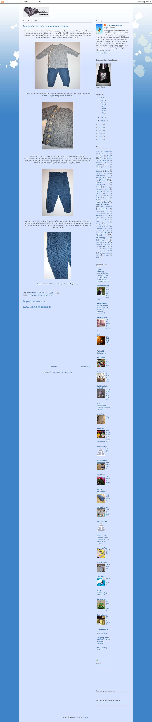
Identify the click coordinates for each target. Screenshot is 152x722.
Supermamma (108, 566)
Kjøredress (106, 197)
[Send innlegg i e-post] (58, 293)
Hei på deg (107, 450)
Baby (31, 295)
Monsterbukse (104, 209)
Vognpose (107, 253)
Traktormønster (107, 244)
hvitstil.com (101, 475)
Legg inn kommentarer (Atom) (62, 372)
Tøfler (100, 246)
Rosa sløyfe (108, 224)
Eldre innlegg (85, 367)
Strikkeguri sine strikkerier (102, 387)
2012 (100, 133)
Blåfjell (107, 162)
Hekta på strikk (102, 507)
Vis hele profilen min (103, 53)
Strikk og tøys (102, 317)
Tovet (98, 244)
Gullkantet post (101, 353)
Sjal (100, 230)
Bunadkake (106, 167)
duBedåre (100, 428)
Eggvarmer (99, 173)
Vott (97, 255)
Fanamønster (100, 175)
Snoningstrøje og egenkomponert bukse (103, 108)
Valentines (106, 248)
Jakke (46, 295)
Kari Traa (106, 195)
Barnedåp (109, 158)
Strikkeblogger (101, 238)
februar (103, 121)
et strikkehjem (102, 562)
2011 (100, 136)
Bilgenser (98, 162)
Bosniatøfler (106, 164)
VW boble (106, 255)
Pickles (99, 404)
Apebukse (99, 156)
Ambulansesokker (104, 153)
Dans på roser (102, 615)
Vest (100, 253)
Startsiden (53, 367)
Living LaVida (102, 548)
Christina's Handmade (114, 25)
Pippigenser (99, 219)
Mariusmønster (102, 204)
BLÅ (98, 335)
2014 (100, 127)
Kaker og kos (101, 599)
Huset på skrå (102, 521)
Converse (106, 169)
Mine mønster (106, 207)
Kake (98, 195)
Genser (98, 183)
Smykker (98, 232)
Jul (107, 193)
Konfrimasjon (108, 200)
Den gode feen (102, 446)
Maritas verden (102, 536)
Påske (98, 222)
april (102, 100)
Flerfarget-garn (101, 177)
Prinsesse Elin (102, 372)
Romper (98, 224)
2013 (100, 130)
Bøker (97, 169)
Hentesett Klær (102, 189)
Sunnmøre (99, 242)
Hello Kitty (107, 187)
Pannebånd (100, 215)
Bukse (36, 295)
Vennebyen (99, 251)
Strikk (51, 295)
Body (98, 164)
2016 (100, 97)
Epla (107, 173)
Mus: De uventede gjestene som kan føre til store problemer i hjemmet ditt (103, 309)
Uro (97, 248)
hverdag (99, 191)
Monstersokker (100, 211)
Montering (99, 213)
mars (102, 117)
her (50, 35)
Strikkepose (100, 240)
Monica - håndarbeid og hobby (102, 491)
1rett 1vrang (101, 577)
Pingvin (107, 217)
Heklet (98, 187)
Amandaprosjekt (107, 151)
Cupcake (99, 171)
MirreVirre (100, 414)
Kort (99, 202)
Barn (101, 158)
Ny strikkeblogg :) (102, 633)
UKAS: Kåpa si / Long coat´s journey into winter (103, 407)
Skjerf (107, 230)
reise (107, 222)
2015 (100, 124)
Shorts (109, 228)
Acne (97, 151)
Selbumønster (103, 226)
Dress (107, 171)
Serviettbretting (100, 228)
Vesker (109, 251)
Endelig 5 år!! (108, 552)
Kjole (98, 197)
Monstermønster (103, 286)
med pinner (101, 357)
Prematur (107, 219)
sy (106, 242)
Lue (105, 202)
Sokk (105, 233)
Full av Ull (100, 351)
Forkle (110, 177)
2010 (100, 139)
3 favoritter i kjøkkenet (108, 377)
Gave (41, 295)
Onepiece (107, 213)
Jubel (99, 591)
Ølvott (98, 257)
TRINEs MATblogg (100, 271)
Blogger (85, 717)
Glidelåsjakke (100, 185)
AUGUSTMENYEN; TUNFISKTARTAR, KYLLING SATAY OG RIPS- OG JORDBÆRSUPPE (103, 277)
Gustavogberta (102, 460)
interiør (107, 191)
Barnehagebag (104, 160)
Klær (98, 200)
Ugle (107, 246)
